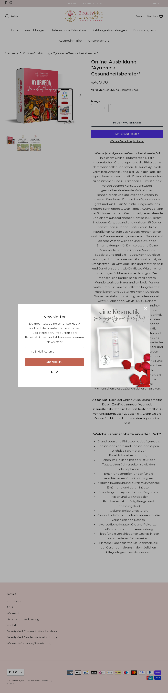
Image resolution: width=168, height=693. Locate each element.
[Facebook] (52, 373)
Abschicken (54, 362)
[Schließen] (145, 308)
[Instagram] (57, 373)
